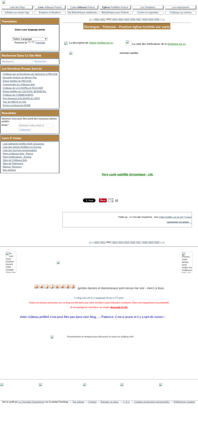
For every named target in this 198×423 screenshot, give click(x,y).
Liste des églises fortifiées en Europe (22, 147)
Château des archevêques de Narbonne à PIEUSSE (30, 74)
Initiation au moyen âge (17, 12)
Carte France (82, 7)
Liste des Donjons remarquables (20, 150)
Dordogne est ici (176, 43)
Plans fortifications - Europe (17, 157)
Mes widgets (9, 170)
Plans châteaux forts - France (18, 153)
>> (163, 19)
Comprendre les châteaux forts (19, 84)
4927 (139, 19)
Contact (92, 402)
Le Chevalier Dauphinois (31, 402)
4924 (121, 19)
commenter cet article (178, 222)
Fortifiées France (115, 7)
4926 (133, 19)
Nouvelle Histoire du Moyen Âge (20, 77)
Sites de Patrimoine (13, 163)
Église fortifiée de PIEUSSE (17, 81)
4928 (145, 19)
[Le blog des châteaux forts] (99, 2)
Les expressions (180, 7)
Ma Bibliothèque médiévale (82, 12)
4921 (103, 19)
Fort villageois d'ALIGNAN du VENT (21, 98)
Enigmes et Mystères (50, 12)
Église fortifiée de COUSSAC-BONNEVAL (24, 91)
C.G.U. (126, 402)
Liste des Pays (17, 7)
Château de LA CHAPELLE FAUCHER (23, 88)
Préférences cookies (184, 402)
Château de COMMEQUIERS (18, 95)
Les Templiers (148, 7)
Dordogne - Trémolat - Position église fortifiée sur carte (127, 27)
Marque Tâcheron (12, 166)
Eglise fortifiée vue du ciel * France (175, 217)
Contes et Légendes (148, 12)
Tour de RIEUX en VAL (14, 102)
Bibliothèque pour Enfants (115, 12)
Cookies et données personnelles (152, 402)
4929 (151, 19)
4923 (115, 19)
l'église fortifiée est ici (101, 42)
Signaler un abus (110, 402)
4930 (157, 19)
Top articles (78, 402)
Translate (40, 42)
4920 (97, 19)
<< (90, 19)
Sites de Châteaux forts (15, 160)
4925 (127, 19)
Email (5, 125)
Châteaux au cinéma (180, 12)
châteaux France (50, 7)
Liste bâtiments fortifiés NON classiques (23, 143)
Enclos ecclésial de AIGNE (17, 105)
